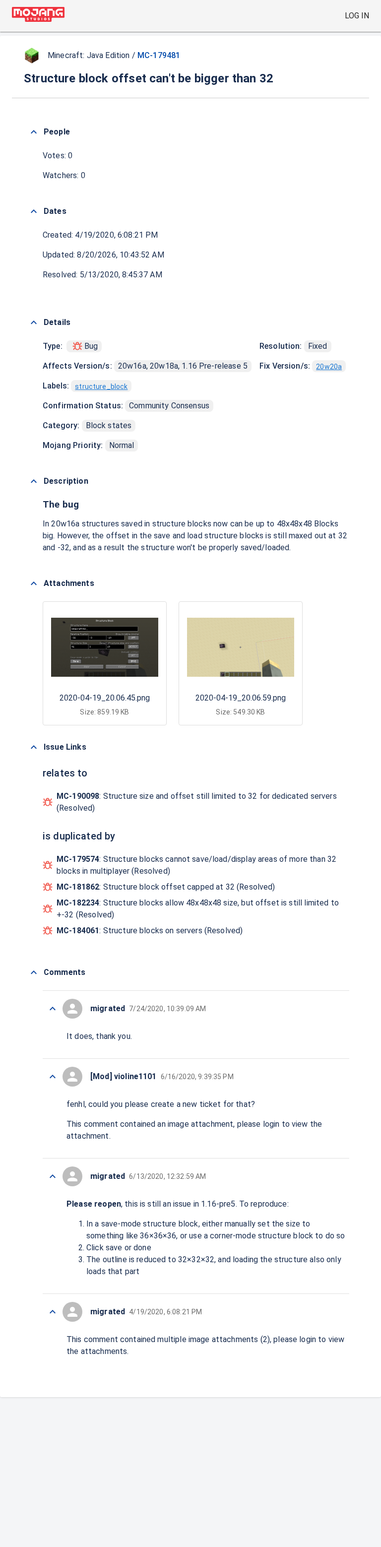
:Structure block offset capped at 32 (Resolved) (166, 887)
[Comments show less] (34, 972)
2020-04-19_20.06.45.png (105, 698)
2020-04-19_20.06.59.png (240, 698)
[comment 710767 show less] (53, 1009)
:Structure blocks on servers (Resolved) (150, 930)
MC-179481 (158, 55)
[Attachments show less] (34, 583)
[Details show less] (34, 322)
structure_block (101, 386)
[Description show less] (34, 481)
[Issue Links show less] (34, 747)
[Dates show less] (34, 211)
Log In (357, 15)
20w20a (329, 367)
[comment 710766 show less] (53, 1077)
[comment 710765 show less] (53, 1176)
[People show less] (34, 132)
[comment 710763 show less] (53, 1312)
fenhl (75, 1104)
